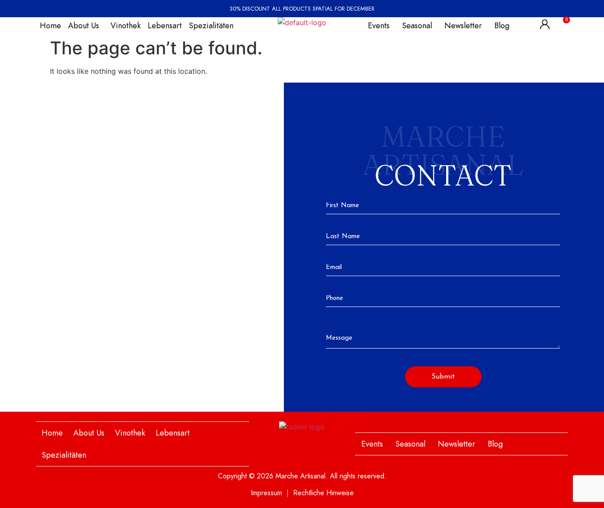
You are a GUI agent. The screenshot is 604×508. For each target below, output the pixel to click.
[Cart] (561, 24)
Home (50, 25)
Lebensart (165, 25)
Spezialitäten (211, 25)
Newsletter (463, 25)
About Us (83, 25)
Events (379, 25)
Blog (501, 25)
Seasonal (417, 25)
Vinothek (126, 25)
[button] (86, 25)
